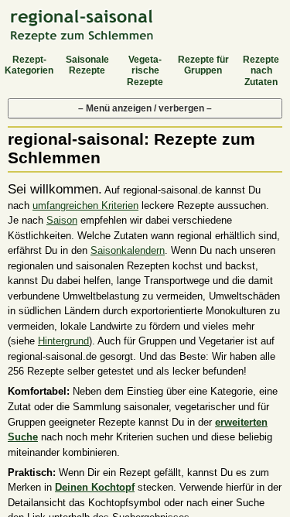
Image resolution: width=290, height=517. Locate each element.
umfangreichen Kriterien (85, 205)
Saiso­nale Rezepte (87, 65)
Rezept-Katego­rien (29, 65)
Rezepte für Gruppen (203, 65)
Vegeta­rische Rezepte (145, 70)
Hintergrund (63, 341)
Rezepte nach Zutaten (261, 70)
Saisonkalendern (127, 250)
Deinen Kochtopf (95, 487)
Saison (61, 220)
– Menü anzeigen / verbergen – (145, 108)
